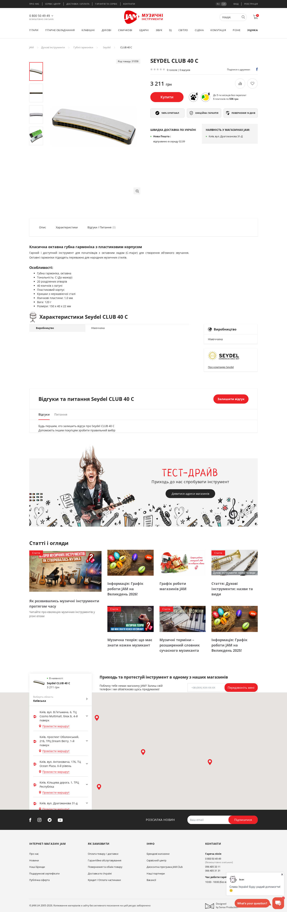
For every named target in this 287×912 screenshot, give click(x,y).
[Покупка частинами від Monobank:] (193, 97)
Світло (183, 30)
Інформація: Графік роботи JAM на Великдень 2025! (229, 645)
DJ (170, 30)
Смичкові (125, 30)
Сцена (199, 30)
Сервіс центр (53, 3)
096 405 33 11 (212, 866)
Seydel (107, 47)
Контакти (129, 3)
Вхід (236, 3)
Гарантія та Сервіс (106, 3)
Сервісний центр (157, 860)
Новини (34, 860)
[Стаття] (65, 571)
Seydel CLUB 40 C (58, 683)
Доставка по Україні (99, 873)
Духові (106, 30)
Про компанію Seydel (221, 367)
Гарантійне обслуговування (104, 860)
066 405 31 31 (212, 870)
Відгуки (44, 414)
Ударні (144, 30)
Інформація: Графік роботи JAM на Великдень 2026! (125, 588)
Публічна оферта (39, 880)
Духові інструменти (53, 47)
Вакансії (151, 880)
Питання (60, 414)
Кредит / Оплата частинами (104, 880)
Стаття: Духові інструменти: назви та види (232, 588)
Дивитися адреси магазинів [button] (190, 493)
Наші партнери (156, 873)
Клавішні (88, 30)
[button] (137, 191)
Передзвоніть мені (241, 687)
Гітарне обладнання (60, 30)
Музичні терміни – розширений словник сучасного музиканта (180, 645)
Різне (236, 30)
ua (223, 3)
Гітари (33, 30)
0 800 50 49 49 (39, 16)
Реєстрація (251, 3)
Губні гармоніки (83, 47)
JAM (31, 47)
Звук (159, 30)
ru (218, 3)
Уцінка (252, 30)
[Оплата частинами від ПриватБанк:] (205, 97)
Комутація (218, 30)
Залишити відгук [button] (230, 399)
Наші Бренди (37, 867)
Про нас (34, 3)
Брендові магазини (158, 853)
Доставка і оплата (78, 3)
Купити (166, 97)
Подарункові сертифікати (44, 873)
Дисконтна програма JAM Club (165, 867)
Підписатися (243, 820)
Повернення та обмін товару (105, 867)
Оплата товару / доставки (103, 853)
